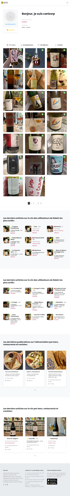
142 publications (27, 45)
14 (38, 203)
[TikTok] (5, 484)
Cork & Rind (10, 378)
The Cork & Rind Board (11, 372)
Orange (16, 302)
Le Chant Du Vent (15, 251)
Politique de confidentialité (38, 486)
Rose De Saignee (12, 438)
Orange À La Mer (38, 289)
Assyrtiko (33, 438)
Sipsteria (52, 445)
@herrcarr (13, 323)
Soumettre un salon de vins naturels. (36, 479)
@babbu (34, 319)
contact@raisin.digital (32, 481)
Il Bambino (61, 302)
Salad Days (54, 438)
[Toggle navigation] (67, 3)
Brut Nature (59, 315)
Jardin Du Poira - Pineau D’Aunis (60, 289)
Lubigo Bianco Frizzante (37, 303)
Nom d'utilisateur (27, 19)
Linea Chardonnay (15, 315)
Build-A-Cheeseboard (33, 372)
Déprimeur (37, 250)
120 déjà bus (44, 45)
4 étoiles (60, 45)
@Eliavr (55, 308)
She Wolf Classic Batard (55, 372)
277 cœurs (12, 45)
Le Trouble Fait (17, 288)
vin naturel (61, 473)
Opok (57, 238)
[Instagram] (3, 484)
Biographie (25, 25)
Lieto (37, 226)
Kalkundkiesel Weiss (16, 238)
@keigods (13, 233)
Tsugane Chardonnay (15, 227)
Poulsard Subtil (38, 238)
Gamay (59, 226)
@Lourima (56, 319)
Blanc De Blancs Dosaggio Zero (60, 251)
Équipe (27, 485)
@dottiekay (13, 293)
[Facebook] (7, 484)
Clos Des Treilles (39, 315)
